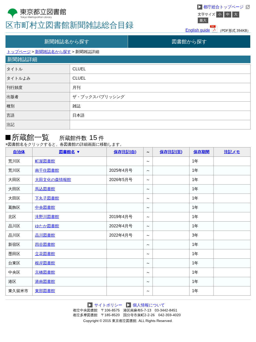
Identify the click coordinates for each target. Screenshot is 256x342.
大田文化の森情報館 (53, 180)
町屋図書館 (45, 161)
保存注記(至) (171, 152)
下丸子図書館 (47, 198)
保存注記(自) (125, 152)
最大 (203, 20)
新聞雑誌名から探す (66, 41)
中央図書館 (45, 207)
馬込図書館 (45, 189)
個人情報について (149, 305)
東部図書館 (45, 291)
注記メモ (232, 152)
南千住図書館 (47, 170)
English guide (198, 30)
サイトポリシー (108, 305)
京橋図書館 (45, 272)
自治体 (19, 152)
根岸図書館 (45, 263)
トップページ (19, 52)
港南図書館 (45, 281)
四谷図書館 (45, 244)
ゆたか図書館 (47, 226)
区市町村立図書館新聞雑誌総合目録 (70, 25)
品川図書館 (45, 235)
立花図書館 (45, 254)
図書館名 (67, 152)
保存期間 (202, 152)
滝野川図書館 (47, 217)
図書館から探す (189, 41)
